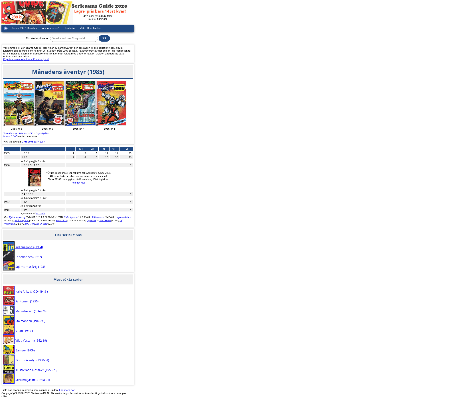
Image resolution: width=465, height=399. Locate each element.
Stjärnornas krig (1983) (30, 267)
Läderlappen (70, 217)
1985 (24, 141)
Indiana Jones (22, 220)
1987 (36, 141)
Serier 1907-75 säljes (24, 28)
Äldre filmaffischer (90, 28)
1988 (42, 141)
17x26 (14, 136)
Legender (91, 220)
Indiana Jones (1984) (29, 247)
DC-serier (40, 213)
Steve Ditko (61, 220)
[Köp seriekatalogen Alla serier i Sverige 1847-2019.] (34, 185)
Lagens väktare (123, 217)
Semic (6, 136)
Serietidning (10, 133)
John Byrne (105, 220)
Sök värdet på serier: (37, 38)
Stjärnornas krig (17, 217)
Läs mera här (66, 389)
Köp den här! (78, 182)
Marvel (23, 133)
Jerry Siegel (30, 223)
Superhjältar (42, 133)
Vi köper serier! (50, 28)
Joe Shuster (42, 223)
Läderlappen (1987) (28, 257)
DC (31, 133)
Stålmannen (98, 217)
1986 (30, 141)
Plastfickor (70, 28)
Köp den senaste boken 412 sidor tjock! (26, 59)
